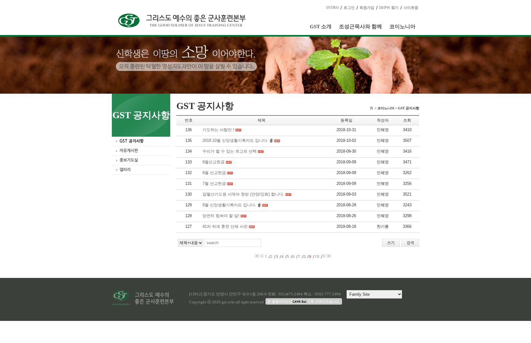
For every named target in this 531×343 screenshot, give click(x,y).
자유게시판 (129, 151)
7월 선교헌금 (214, 183)
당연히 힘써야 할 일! (221, 215)
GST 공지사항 (132, 141)
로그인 (349, 8)
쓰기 (391, 243)
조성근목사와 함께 (360, 26)
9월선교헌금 (214, 162)
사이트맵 (410, 8)
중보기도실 (129, 160)
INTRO (332, 8)
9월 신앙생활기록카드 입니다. (229, 205)
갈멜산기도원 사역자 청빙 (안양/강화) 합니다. (243, 194)
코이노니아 (402, 26)
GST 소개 (321, 26)
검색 (410, 243)
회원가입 (367, 8)
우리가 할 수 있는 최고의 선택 (230, 151)
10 (316, 257)
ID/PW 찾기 (389, 8)
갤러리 (125, 170)
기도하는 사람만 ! (218, 129)
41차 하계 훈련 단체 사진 (225, 226)
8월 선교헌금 (214, 172)
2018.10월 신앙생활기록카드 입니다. (235, 140)
